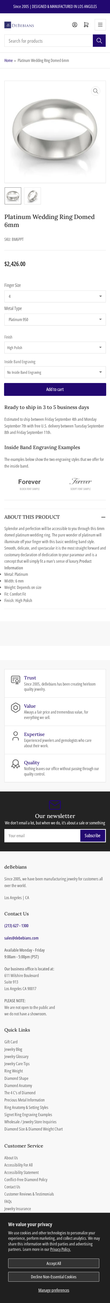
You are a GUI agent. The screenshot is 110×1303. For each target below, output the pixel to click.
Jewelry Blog (13, 1049)
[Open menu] (100, 24)
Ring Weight (13, 1071)
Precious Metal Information (24, 1100)
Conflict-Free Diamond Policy (25, 1179)
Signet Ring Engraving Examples (28, 1114)
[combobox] (55, 40)
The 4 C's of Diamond (20, 1093)
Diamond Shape (16, 1078)
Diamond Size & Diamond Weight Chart (33, 1129)
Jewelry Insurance (17, 1208)
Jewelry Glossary (16, 1056)
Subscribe (93, 835)
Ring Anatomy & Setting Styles (26, 1107)
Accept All (54, 1263)
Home (8, 60)
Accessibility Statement (21, 1172)
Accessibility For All (18, 1165)
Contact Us (12, 1187)
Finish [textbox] (8, 337)
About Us (11, 1158)
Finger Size (12, 285)
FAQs (8, 1201)
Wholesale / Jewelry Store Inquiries (30, 1122)
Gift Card (11, 1042)
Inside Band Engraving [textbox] (19, 362)
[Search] (99, 41)
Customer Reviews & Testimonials (29, 1194)
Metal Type (13, 308)
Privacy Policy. (60, 1249)
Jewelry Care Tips (17, 1064)
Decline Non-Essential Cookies (53, 1277)
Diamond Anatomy (18, 1085)
